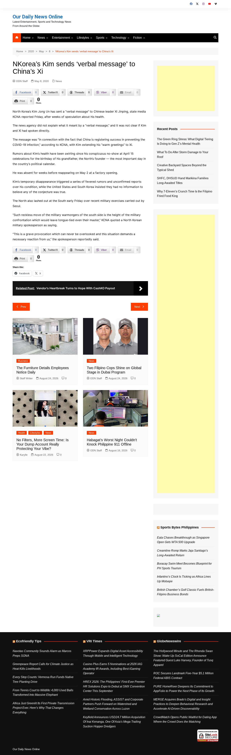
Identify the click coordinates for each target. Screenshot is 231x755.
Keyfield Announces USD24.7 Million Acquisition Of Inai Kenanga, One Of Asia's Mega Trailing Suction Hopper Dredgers (114, 722)
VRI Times (94, 641)
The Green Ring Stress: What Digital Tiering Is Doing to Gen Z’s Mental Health (185, 141)
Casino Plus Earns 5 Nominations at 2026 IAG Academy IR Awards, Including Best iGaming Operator (112, 668)
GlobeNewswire (169, 641)
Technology (118, 37)
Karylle (24, 454)
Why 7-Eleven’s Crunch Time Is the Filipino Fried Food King (184, 194)
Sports (100, 37)
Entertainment (61, 37)
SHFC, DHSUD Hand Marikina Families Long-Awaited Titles (182, 180)
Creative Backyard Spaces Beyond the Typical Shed (181, 167)
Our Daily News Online (38, 17)
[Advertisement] (186, 88)
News (41, 37)
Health (21, 432)
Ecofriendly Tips (28, 641)
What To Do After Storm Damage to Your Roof (182, 154)
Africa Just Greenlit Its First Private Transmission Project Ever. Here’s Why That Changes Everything (43, 708)
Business (23, 361)
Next (137, 306)
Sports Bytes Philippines (179, 527)
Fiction (137, 37)
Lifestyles (83, 37)
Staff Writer (26, 378)
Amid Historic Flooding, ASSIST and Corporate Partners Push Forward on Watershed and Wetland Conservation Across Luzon (113, 704)
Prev (23, 306)
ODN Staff (22, 81)
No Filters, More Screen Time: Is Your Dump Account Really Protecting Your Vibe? (42, 444)
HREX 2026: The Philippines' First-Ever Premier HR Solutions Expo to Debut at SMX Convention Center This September (114, 686)
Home (26, 37)
